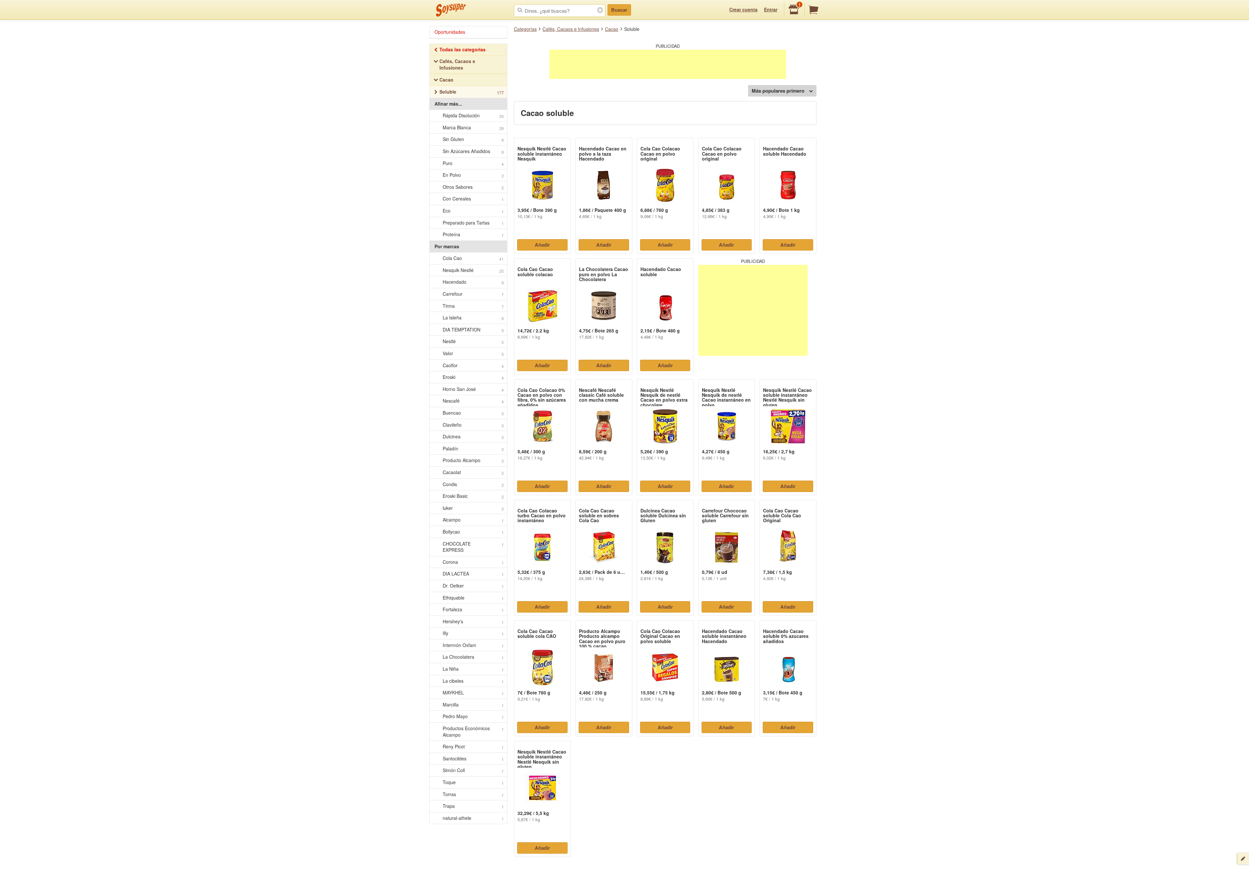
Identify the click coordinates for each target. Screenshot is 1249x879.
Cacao (611, 29)
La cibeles (473, 681)
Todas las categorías (462, 49)
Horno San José (473, 389)
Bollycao (473, 531)
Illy (473, 633)
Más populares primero (778, 90)
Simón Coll (473, 770)
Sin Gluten (473, 139)
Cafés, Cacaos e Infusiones (571, 29)
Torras (473, 794)
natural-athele (473, 818)
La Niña (473, 669)
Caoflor (473, 365)
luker (473, 508)
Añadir (542, 244)
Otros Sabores (473, 187)
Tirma (473, 306)
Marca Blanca (473, 127)
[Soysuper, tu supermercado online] (451, 10)
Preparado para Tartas (473, 222)
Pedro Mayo (473, 716)
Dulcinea (473, 436)
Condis (473, 484)
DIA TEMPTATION (473, 329)
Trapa (473, 806)
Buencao (473, 412)
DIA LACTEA (473, 573)
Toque (473, 782)
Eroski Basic (473, 496)
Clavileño (473, 424)
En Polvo (473, 175)
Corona (473, 562)
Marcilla (473, 704)
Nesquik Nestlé (473, 270)
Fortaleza (473, 609)
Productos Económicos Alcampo (473, 731)
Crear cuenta (743, 9)
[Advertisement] (667, 64)
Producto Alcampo (473, 460)
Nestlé (473, 341)
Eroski (473, 377)
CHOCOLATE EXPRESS (473, 546)
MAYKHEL (473, 692)
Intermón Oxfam (473, 645)
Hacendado (473, 281)
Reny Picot (473, 746)
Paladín (473, 448)
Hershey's (473, 621)
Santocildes (473, 758)
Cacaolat (473, 472)
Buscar (619, 9)
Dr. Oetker (473, 585)
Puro (473, 163)
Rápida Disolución (473, 115)
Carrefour (473, 294)
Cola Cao (473, 258)
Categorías (525, 29)
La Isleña (473, 317)
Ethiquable (473, 597)
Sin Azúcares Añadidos (473, 151)
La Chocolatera (473, 656)
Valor (473, 353)
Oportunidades (450, 32)
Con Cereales (473, 198)
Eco (473, 210)
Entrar (770, 9)
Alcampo (473, 519)
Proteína (473, 234)
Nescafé (473, 400)
